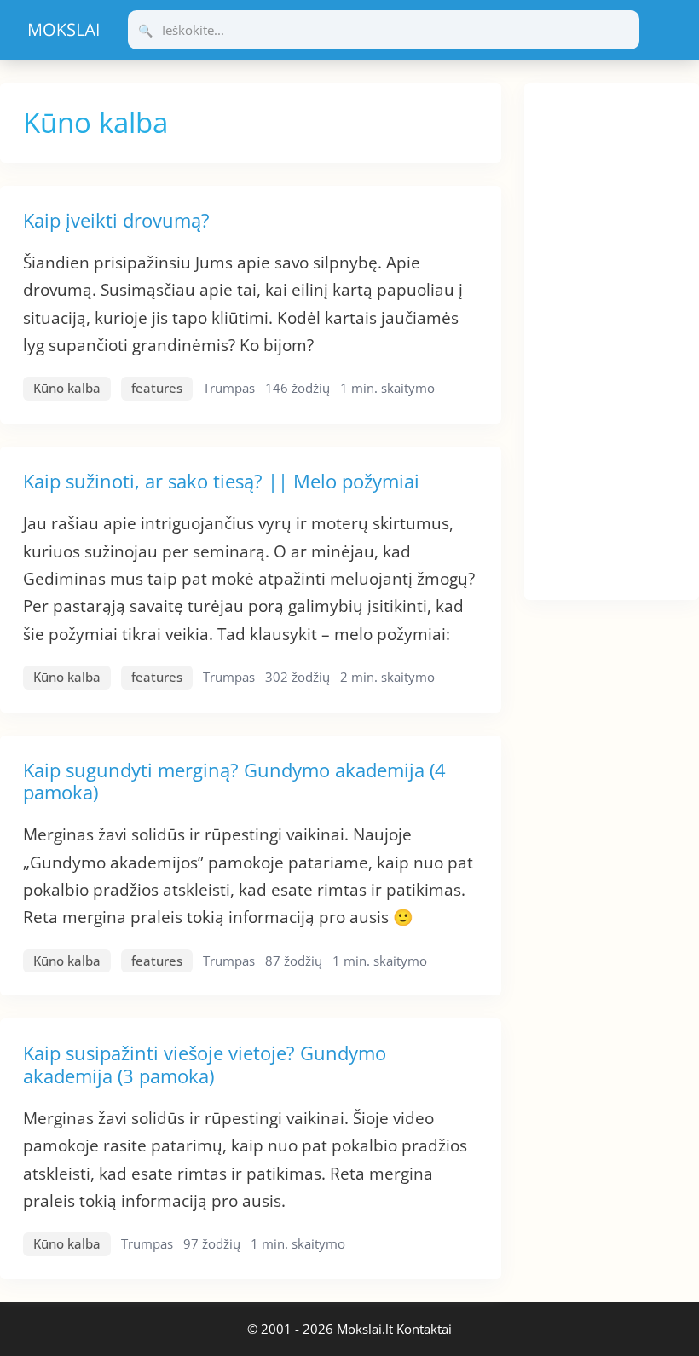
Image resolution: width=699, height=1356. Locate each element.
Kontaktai (424, 1328)
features (156, 387)
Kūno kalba (67, 387)
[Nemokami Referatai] (64, 30)
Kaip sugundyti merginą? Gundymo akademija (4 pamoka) (234, 781)
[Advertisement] (611, 338)
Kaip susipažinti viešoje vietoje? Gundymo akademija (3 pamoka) (204, 1064)
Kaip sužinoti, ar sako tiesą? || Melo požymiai (221, 480)
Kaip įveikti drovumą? (116, 220)
